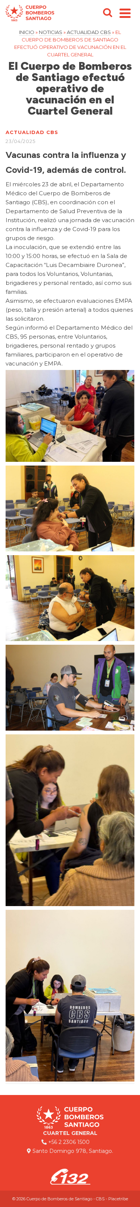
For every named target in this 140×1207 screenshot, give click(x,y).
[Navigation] (125, 13)
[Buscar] (107, 13)
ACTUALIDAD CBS (32, 132)
